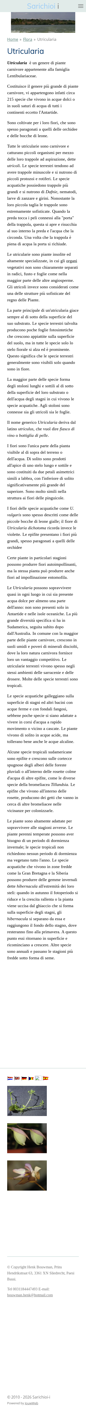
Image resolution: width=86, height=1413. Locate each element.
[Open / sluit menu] (80, 6)
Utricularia (46, 39)
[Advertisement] (43, 1008)
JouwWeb (31, 1403)
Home (12, 39)
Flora (27, 39)
